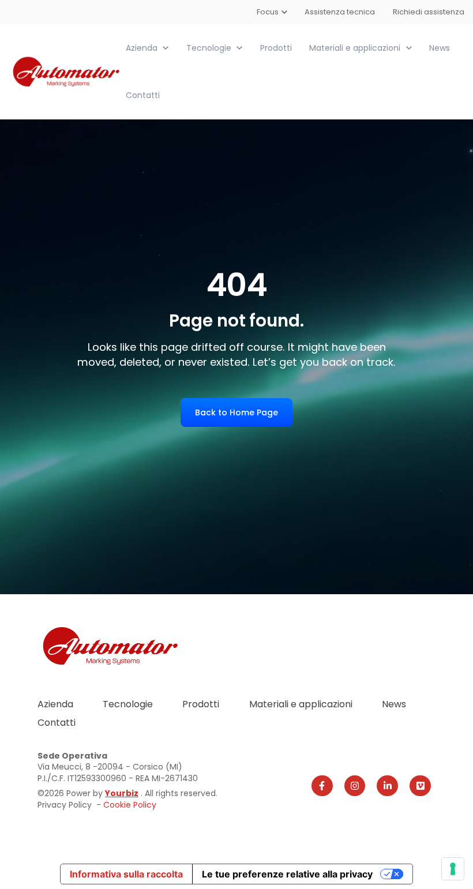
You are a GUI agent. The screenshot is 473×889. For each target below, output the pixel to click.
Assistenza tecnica (340, 11)
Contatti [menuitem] (56, 722)
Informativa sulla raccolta (126, 874)
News (439, 48)
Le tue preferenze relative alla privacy (287, 874)
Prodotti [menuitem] (200, 704)
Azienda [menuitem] (55, 704)
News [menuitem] (394, 704)
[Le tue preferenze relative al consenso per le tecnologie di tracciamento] (453, 869)
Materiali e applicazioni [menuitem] (300, 704)
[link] (67, 71)
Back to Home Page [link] (236, 412)
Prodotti (276, 48)
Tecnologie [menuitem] (128, 704)
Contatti (143, 95)
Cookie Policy (129, 805)
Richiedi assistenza (428, 11)
